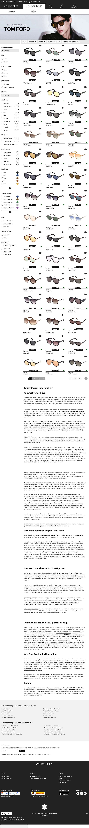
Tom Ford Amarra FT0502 (63, 633)
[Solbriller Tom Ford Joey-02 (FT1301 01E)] (32, 362)
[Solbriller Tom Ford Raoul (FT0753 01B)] (78, 113)
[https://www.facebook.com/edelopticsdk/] (77, 794)
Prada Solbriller (6, 708)
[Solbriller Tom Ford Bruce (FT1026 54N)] (32, 258)
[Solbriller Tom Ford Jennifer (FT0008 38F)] (32, 320)
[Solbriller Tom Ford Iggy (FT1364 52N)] (55, 51)
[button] (11, 6)
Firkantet (6, 103)
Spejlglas (6, 226)
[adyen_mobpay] (17, 793)
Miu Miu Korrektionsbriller (9, 727)
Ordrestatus (62, 782)
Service (32, 773)
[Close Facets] (10, 42)
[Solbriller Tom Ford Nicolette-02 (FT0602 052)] (32, 279)
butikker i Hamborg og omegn (33, 670)
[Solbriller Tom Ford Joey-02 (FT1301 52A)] (78, 258)
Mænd (5, 62)
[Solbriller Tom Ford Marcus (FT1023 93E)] (32, 217)
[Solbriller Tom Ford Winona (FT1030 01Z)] (55, 341)
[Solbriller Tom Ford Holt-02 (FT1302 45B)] (32, 134)
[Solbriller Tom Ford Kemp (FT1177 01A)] (55, 279)
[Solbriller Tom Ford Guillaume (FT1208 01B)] (78, 362)
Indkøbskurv (74, 7)
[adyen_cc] (2, 793)
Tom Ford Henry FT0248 (31, 609)
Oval (5, 115)
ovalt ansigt (7, 155)
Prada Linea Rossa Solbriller (51, 708)
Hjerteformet (7, 152)
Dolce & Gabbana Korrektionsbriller (12, 734)
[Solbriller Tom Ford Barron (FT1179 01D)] (55, 113)
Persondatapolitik (6, 819)
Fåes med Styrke (8, 220)
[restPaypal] (11, 793)
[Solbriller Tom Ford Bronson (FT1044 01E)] (32, 155)
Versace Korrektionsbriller (51, 725)
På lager (6, 84)
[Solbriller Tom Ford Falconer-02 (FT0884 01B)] (32, 196)
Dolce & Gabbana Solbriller (51, 711)
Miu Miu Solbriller (7, 711)
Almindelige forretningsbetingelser (11, 817)
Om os (3, 773)
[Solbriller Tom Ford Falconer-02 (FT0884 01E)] (55, 92)
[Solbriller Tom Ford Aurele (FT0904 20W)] (78, 217)
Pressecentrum (5, 776)
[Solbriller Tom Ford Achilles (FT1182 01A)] (55, 258)
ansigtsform (42, 642)
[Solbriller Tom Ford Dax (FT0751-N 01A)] (32, 51)
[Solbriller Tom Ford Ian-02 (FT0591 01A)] (78, 238)
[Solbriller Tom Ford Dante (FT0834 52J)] (78, 175)
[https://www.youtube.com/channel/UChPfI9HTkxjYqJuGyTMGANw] (85, 794)
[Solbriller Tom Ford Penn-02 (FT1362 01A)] (55, 238)
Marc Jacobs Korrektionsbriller (53, 730)
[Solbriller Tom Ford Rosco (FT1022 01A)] (78, 51)
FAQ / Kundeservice (64, 780)
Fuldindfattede (8, 138)
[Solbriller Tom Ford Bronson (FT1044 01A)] (78, 300)
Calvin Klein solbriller (77, 411)
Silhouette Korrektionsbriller (52, 732)
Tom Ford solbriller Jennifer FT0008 (68, 573)
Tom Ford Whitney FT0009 (54, 585)
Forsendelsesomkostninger (38, 778)
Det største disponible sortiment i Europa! (16, 1)
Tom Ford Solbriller (7, 715)
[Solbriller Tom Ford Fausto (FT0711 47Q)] (55, 134)
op (86, 813)
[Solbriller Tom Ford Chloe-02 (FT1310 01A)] (78, 341)
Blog (60, 778)
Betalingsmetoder (35, 776)
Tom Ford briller (74, 456)
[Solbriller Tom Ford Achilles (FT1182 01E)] (55, 362)
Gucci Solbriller (6, 713)
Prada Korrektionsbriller (8, 730)
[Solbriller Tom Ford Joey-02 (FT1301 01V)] (55, 175)
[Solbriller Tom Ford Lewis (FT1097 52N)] (78, 134)
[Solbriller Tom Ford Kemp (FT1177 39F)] (78, 155)
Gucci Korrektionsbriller (8, 732)
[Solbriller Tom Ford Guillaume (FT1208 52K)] (55, 320)
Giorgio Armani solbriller (61, 411)
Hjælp (61, 773)
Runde (5, 109)
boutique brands (49, 674)
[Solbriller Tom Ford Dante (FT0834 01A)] (32, 341)
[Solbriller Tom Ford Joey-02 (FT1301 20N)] (55, 217)
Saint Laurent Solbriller (8, 717)
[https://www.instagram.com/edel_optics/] (81, 794)
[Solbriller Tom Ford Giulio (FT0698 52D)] (78, 279)
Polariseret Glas (8, 223)
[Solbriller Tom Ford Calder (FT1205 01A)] (32, 92)
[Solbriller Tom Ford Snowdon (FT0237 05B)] (55, 196)
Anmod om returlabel (65, 776)
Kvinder (6, 59)
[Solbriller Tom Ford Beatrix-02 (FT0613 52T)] (32, 72)
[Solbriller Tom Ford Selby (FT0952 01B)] (32, 300)
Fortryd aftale (6, 814)
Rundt (5, 158)
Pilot (5, 112)
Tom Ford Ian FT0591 (62, 635)
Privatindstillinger (6, 778)
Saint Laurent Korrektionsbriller (53, 727)
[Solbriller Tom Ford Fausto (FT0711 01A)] (78, 72)
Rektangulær (7, 106)
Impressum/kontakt (18, 819)
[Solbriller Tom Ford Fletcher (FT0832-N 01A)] (32, 113)
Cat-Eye (6, 118)
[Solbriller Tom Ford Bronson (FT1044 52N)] (55, 155)
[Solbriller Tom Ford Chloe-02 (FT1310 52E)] (78, 320)
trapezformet (7, 164)
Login (61, 7)
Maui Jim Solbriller (48, 713)
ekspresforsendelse (76, 660)
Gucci (62, 423)
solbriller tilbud (73, 689)
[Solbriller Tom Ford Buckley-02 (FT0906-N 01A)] (32, 175)
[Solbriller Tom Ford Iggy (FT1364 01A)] (55, 72)
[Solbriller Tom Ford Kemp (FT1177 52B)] (55, 300)
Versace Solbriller (48, 715)
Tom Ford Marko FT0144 (46, 597)
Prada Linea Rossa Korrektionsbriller (54, 734)
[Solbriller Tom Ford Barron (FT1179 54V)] (78, 196)
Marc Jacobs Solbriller (49, 717)
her (49, 754)
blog (49, 645)
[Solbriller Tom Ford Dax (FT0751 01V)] (78, 92)
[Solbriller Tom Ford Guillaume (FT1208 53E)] (32, 238)
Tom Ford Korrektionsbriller (10, 725)
